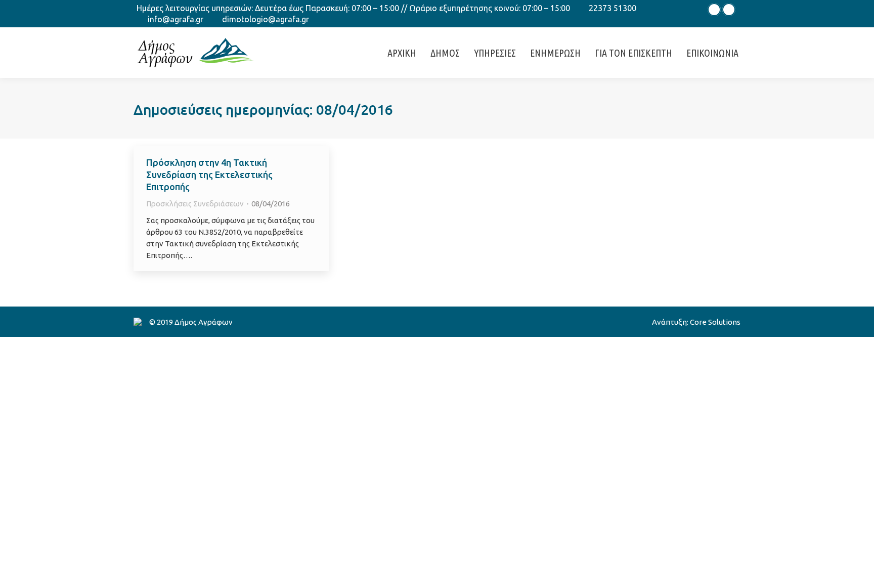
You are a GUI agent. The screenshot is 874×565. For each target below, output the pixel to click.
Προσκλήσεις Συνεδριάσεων (195, 203)
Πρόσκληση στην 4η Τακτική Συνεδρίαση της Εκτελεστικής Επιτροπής (209, 174)
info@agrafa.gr (175, 19)
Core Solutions (715, 322)
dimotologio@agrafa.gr (265, 19)
